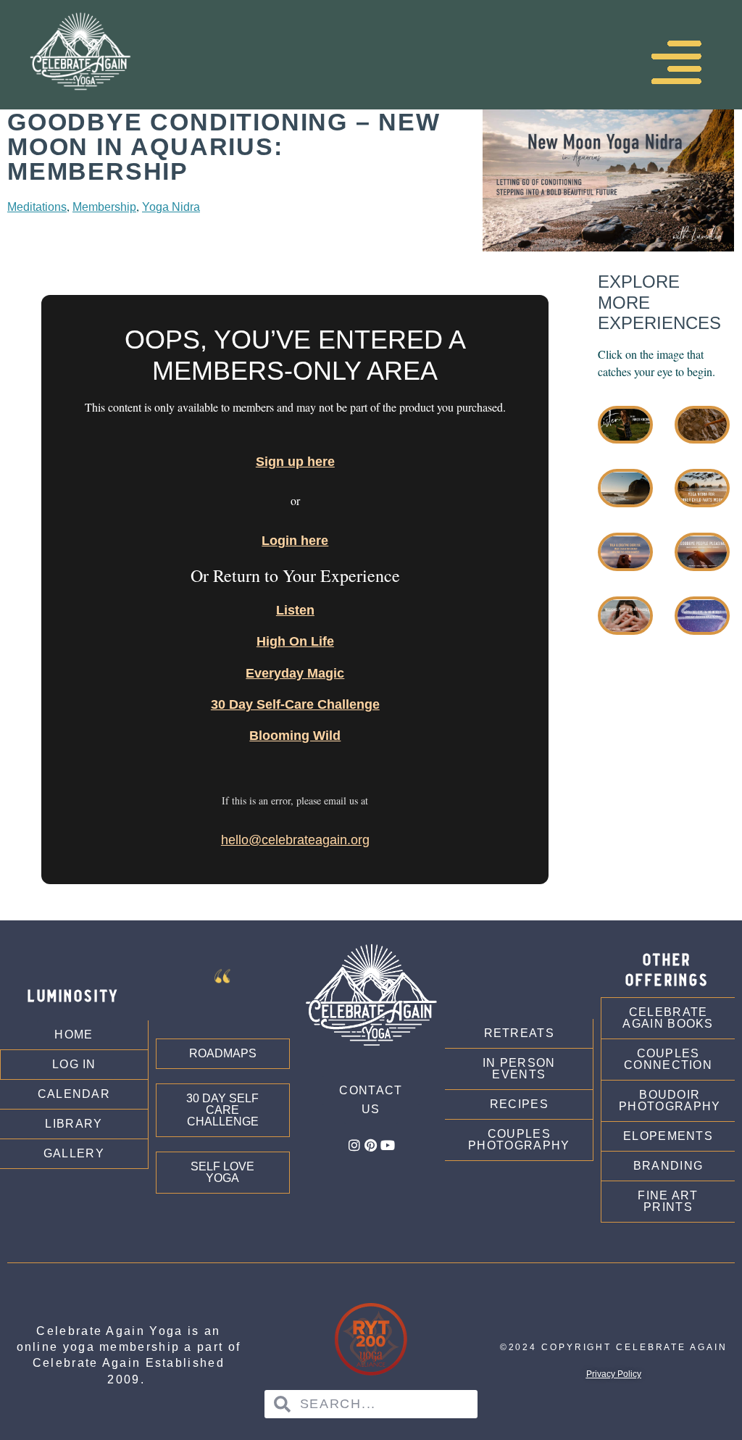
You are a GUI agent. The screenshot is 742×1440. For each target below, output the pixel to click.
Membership (104, 207)
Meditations (37, 207)
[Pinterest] (371, 1145)
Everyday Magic (295, 673)
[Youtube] (387, 1145)
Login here (295, 540)
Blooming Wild (295, 735)
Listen (295, 610)
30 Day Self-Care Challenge (295, 704)
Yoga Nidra (171, 207)
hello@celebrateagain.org (295, 840)
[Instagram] (354, 1145)
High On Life (295, 641)
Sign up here (295, 461)
